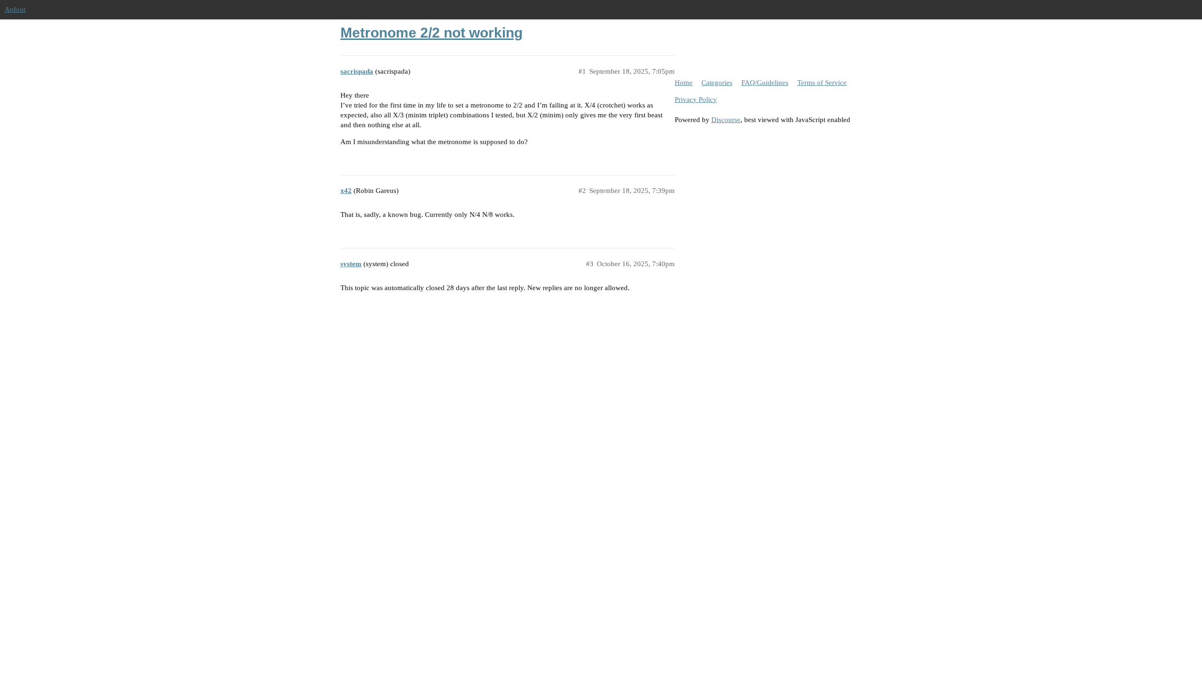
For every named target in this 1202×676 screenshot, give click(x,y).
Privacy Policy (696, 99)
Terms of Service (822, 82)
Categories (716, 82)
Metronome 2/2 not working (431, 32)
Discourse (725, 119)
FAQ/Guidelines (764, 82)
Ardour (15, 9)
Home (684, 82)
